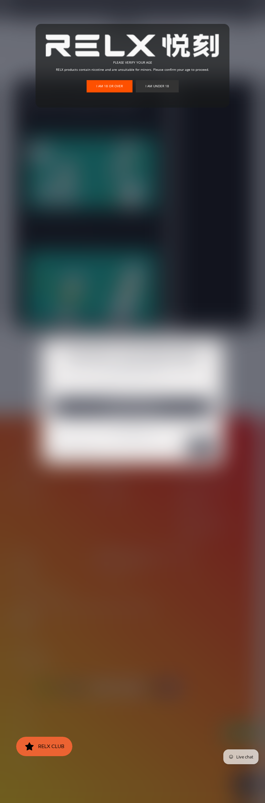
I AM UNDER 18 (157, 86)
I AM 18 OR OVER (109, 86)
